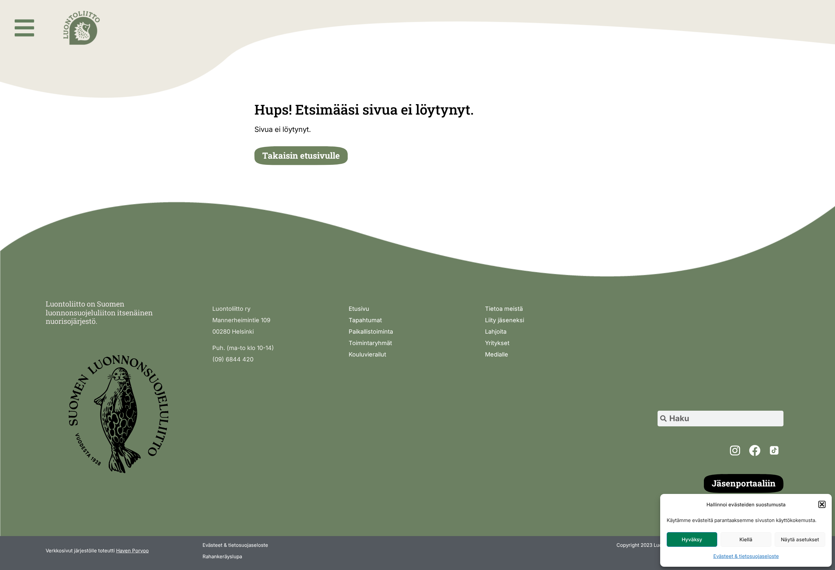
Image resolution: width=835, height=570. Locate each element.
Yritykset (497, 343)
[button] (822, 504)
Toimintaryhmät (370, 343)
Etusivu (359, 308)
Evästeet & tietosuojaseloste (746, 556)
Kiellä (745, 539)
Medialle (496, 354)
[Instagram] (735, 450)
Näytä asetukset (800, 539)
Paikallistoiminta (371, 331)
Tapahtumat (365, 320)
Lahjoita (496, 331)
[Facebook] (755, 450)
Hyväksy (692, 539)
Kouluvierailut (367, 354)
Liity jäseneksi (504, 320)
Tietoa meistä (504, 308)
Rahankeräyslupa (222, 556)
